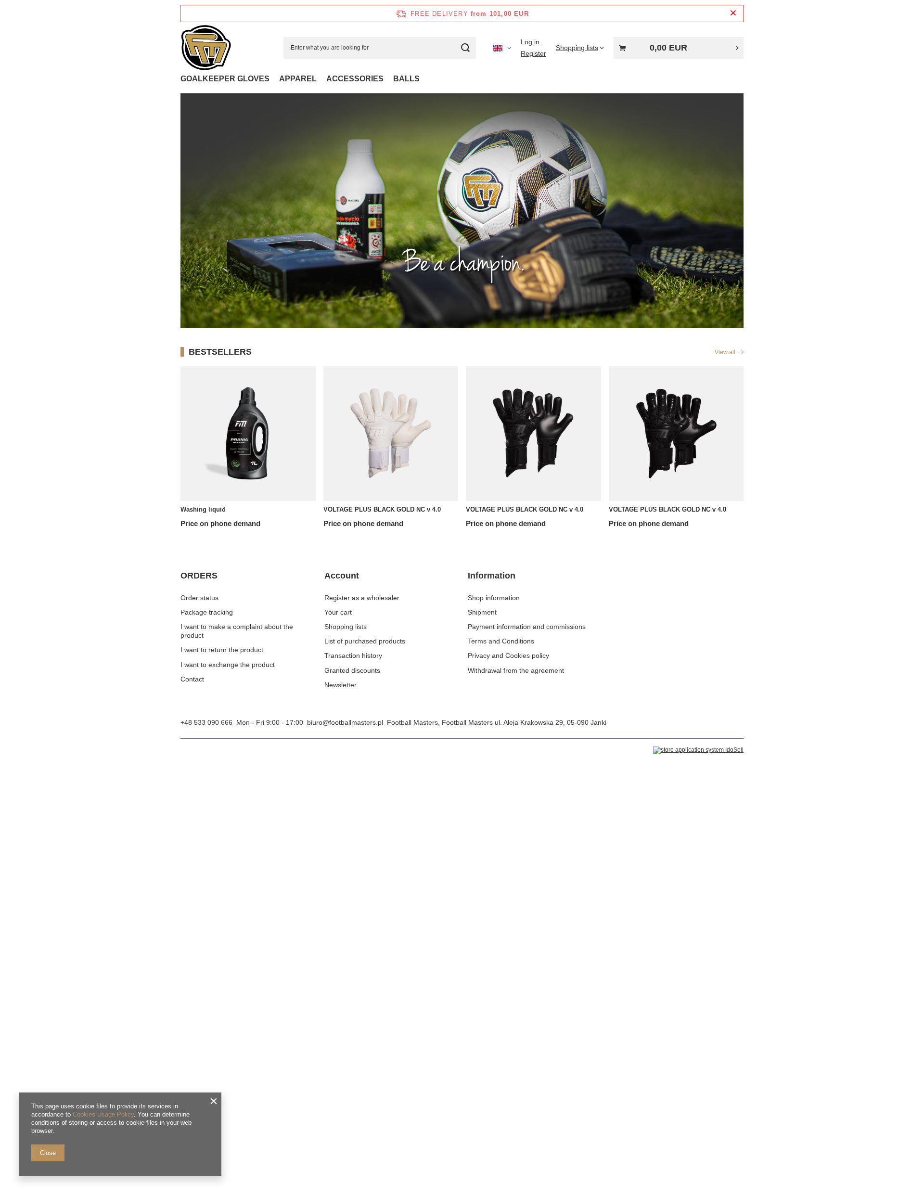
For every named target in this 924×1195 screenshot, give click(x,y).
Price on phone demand (220, 523)
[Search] (465, 48)
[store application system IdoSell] (698, 750)
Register (533, 53)
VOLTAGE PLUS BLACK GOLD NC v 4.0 (382, 509)
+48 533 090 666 (206, 722)
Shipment (482, 612)
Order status (199, 598)
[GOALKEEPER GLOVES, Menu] (274, 79)
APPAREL (298, 79)
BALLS (406, 79)
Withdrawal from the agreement (516, 670)
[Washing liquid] (248, 433)
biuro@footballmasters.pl (345, 722)
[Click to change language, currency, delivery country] (502, 48)
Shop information (494, 598)
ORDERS (199, 575)
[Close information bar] (733, 13)
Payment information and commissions (527, 626)
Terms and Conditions (501, 641)
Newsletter (340, 685)
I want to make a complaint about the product (236, 631)
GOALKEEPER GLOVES (225, 79)
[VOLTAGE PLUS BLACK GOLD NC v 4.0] (391, 433)
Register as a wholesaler (361, 598)
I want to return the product (221, 650)
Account (341, 575)
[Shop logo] (205, 48)
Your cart (338, 612)
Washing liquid (203, 509)
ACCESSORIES (355, 79)
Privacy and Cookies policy (508, 655)
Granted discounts (352, 670)
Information (491, 575)
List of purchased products (364, 641)
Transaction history (353, 655)
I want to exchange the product (227, 664)
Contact (192, 679)
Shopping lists (345, 626)
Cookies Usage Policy (103, 1114)
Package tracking (206, 612)
